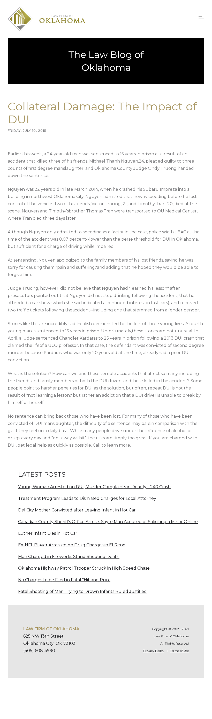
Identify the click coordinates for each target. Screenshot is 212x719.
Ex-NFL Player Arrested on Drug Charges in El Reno (71, 544)
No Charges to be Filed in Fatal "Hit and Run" (64, 579)
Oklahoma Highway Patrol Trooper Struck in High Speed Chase (84, 568)
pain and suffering (76, 267)
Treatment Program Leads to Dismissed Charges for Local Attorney (87, 498)
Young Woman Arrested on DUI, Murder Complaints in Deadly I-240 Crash (94, 486)
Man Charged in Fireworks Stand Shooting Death (68, 556)
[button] (201, 19)
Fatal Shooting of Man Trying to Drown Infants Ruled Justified (82, 591)
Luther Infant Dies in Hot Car (47, 533)
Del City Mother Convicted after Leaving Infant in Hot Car (77, 510)
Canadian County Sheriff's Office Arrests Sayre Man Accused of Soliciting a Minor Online (108, 521)
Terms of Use (179, 651)
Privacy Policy (153, 651)
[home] (46, 18)
